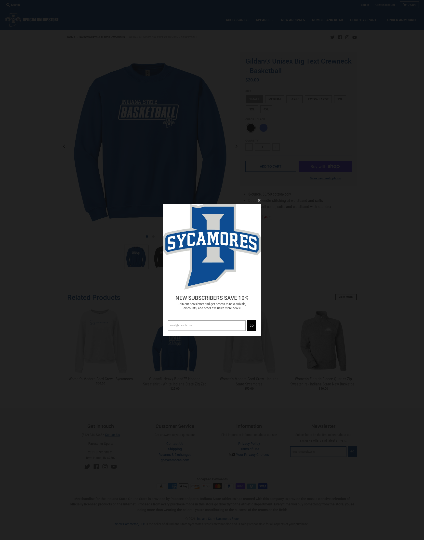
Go (252, 325)
